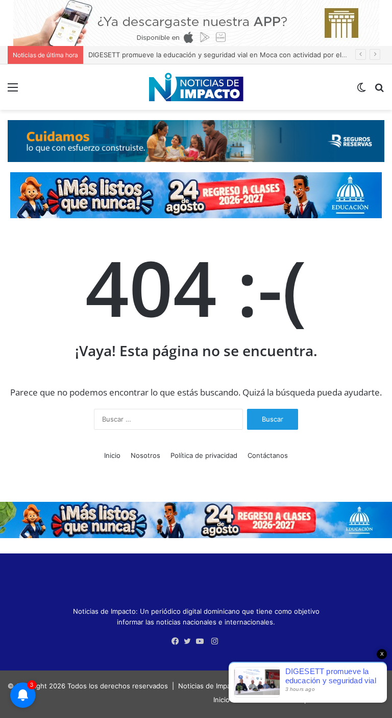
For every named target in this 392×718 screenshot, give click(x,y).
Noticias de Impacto (209, 686)
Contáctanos (268, 455)
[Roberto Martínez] (196, 22)
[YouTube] (202, 641)
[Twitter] (190, 641)
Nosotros (145, 455)
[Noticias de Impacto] (196, 87)
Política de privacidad (203, 455)
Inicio (112, 455)
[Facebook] (178, 641)
